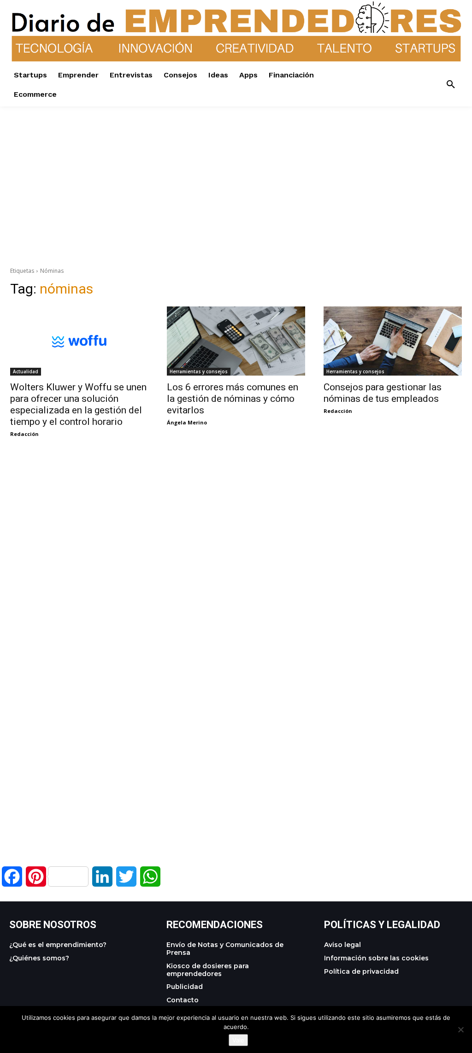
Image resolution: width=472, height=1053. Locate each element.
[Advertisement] (236, 170)
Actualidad (25, 371)
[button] (451, 85)
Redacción (24, 433)
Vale (238, 1040)
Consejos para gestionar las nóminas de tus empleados (383, 393)
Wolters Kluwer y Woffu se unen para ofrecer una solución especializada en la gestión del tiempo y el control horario (78, 404)
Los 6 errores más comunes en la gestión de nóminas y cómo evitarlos (232, 399)
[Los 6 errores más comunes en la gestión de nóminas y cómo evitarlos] (236, 341)
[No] (460, 1029)
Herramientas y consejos (199, 371)
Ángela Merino (187, 422)
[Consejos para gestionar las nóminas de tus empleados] (393, 341)
